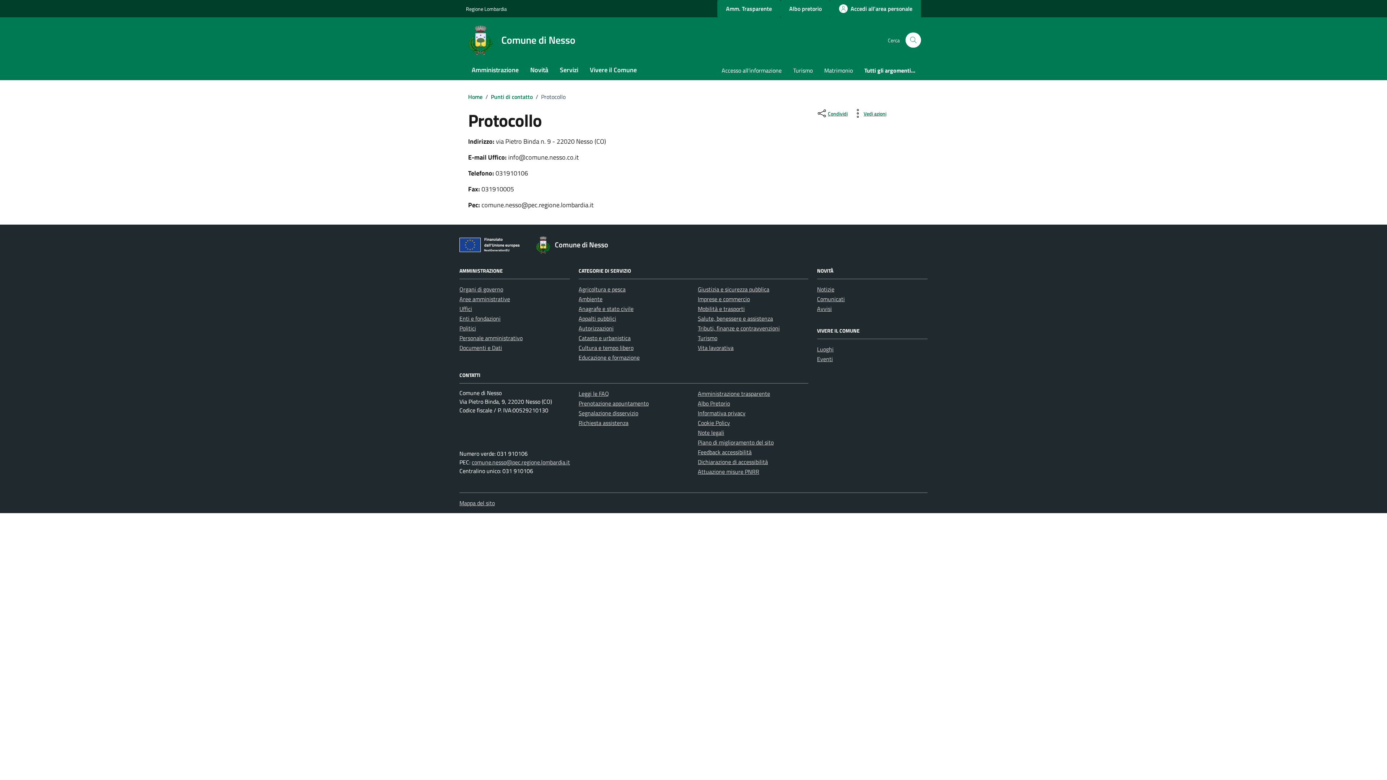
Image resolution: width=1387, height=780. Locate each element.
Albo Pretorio (714, 403)
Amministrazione (495, 70)
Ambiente (590, 299)
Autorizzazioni (596, 328)
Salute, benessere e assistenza (735, 318)
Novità (539, 70)
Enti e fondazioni (480, 318)
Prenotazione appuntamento (614, 403)
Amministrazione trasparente (734, 393)
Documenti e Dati (480, 347)
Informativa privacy (722, 413)
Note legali (711, 432)
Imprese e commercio (724, 299)
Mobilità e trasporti (721, 308)
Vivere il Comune (613, 70)
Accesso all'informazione (752, 70)
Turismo (803, 70)
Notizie (825, 289)
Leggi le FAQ (594, 393)
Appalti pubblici (597, 318)
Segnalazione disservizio (608, 413)
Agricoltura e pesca (602, 289)
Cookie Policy (714, 423)
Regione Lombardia (486, 9)
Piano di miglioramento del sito (736, 442)
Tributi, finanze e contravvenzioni (739, 328)
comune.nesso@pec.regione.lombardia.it (521, 462)
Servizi (569, 70)
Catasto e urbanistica (605, 338)
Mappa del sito (477, 503)
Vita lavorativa (716, 347)
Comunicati (831, 299)
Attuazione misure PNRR (728, 471)
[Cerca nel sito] (913, 40)
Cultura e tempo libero (606, 347)
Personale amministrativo (491, 338)
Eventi (825, 359)
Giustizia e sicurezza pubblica (733, 289)
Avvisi (824, 308)
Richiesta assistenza (603, 423)
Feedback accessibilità (725, 452)
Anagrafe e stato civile (606, 308)
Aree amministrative (484, 299)
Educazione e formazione (609, 357)
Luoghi (825, 349)
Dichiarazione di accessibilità (733, 462)
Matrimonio (838, 70)
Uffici (465, 308)
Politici (467, 328)
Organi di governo (481, 289)
